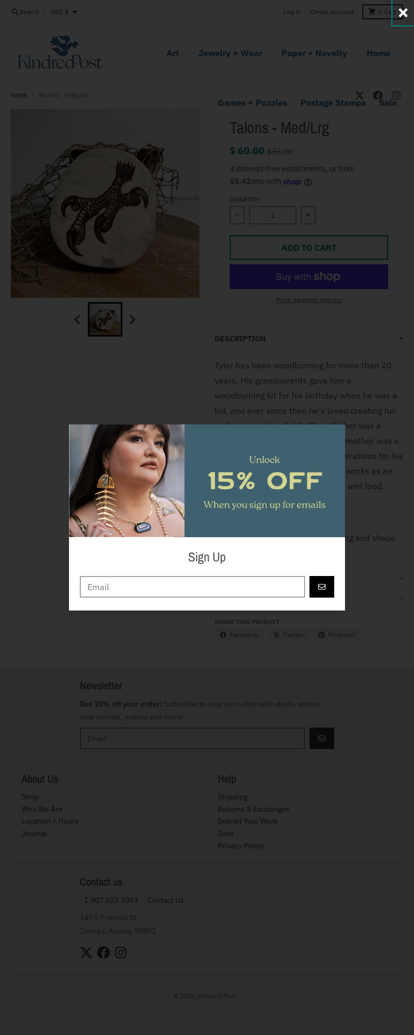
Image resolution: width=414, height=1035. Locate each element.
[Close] (403, 12)
